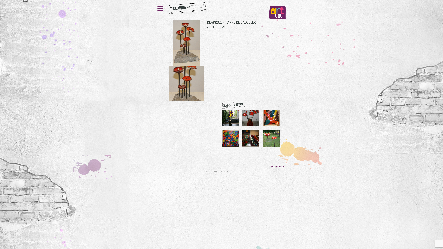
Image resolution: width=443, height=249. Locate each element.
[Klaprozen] (186, 60)
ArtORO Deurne (216, 27)
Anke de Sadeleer (241, 22)
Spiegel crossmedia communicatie (224, 171)
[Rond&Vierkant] (250, 138)
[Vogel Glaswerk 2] (230, 118)
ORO (284, 166)
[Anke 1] (271, 118)
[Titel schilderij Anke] (230, 138)
